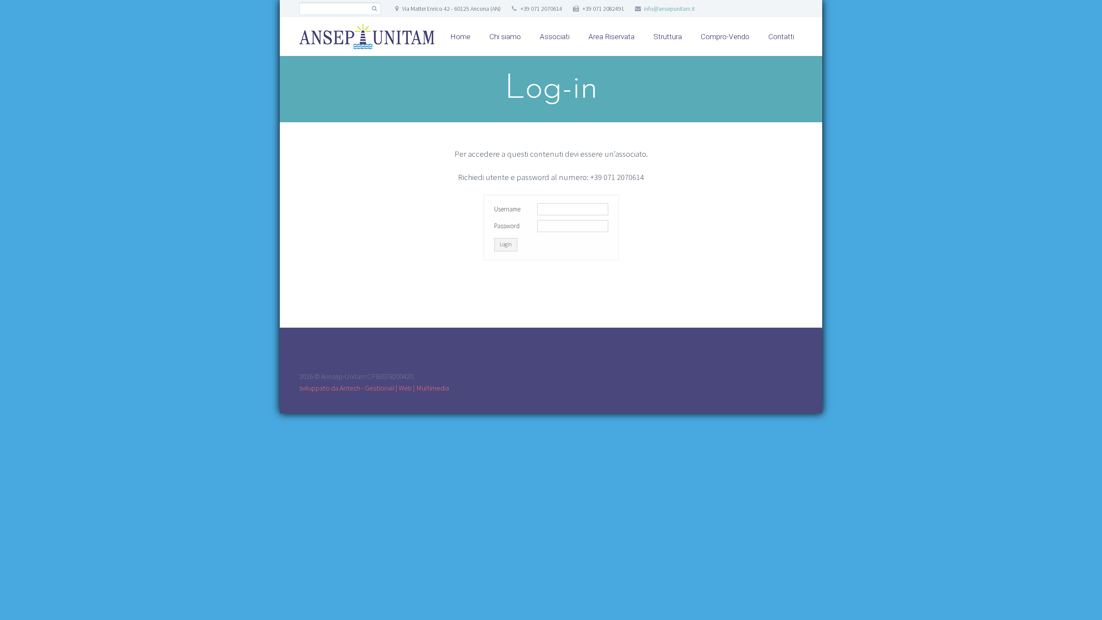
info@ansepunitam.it (669, 8)
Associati (555, 36)
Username (507, 209)
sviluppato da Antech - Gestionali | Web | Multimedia (374, 388)
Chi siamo (505, 36)
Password (507, 226)
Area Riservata (611, 36)
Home (460, 36)
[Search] (374, 9)
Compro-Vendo (725, 36)
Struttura (667, 36)
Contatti (781, 36)
